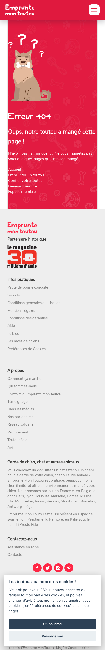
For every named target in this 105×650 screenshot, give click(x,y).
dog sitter (44, 470)
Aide (11, 325)
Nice (87, 496)
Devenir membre (22, 186)
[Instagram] (58, 567)
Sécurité (13, 295)
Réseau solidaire (20, 424)
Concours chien (78, 648)
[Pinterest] (68, 567)
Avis (10, 447)
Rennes (53, 501)
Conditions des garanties (27, 318)
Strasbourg (70, 501)
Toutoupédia (17, 439)
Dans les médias (20, 409)
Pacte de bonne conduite (27, 287)
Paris (20, 496)
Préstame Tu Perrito (44, 519)
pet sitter (66, 470)
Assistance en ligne (23, 547)
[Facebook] (37, 567)
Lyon (29, 496)
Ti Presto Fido (27, 524)
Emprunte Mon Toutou (25, 480)
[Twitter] (47, 567)
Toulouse (42, 496)
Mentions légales (21, 310)
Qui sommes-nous (22, 386)
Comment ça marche (24, 378)
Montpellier (24, 501)
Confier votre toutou (25, 180)
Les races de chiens (23, 341)
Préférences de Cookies (26, 348)
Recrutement (17, 432)
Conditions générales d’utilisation (34, 302)
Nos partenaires (20, 416)
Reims (40, 501)
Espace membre (22, 191)
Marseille (58, 496)
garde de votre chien (36, 475)
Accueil (14, 169)
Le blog (13, 333)
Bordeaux (75, 496)
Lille (10, 501)
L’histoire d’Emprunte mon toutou (34, 394)
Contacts (14, 554)
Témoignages (18, 401)
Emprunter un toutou (26, 175)
